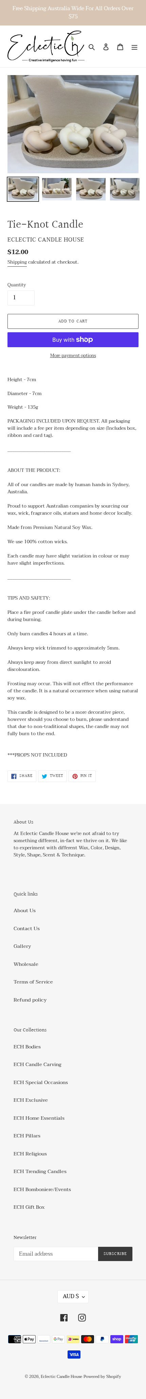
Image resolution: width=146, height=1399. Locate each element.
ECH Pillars (27, 1135)
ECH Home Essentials (39, 1118)
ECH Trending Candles (40, 1171)
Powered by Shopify (102, 1376)
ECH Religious (30, 1153)
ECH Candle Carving (37, 1064)
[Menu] (134, 46)
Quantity (16, 285)
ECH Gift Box (29, 1207)
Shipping (17, 262)
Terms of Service (33, 981)
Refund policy (30, 999)
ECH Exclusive (31, 1100)
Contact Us (27, 928)
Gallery (22, 946)
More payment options (73, 356)
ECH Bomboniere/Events (42, 1189)
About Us (25, 910)
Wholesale (26, 964)
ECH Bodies (27, 1046)
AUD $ (71, 1296)
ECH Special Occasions (41, 1082)
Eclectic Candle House (61, 1376)
